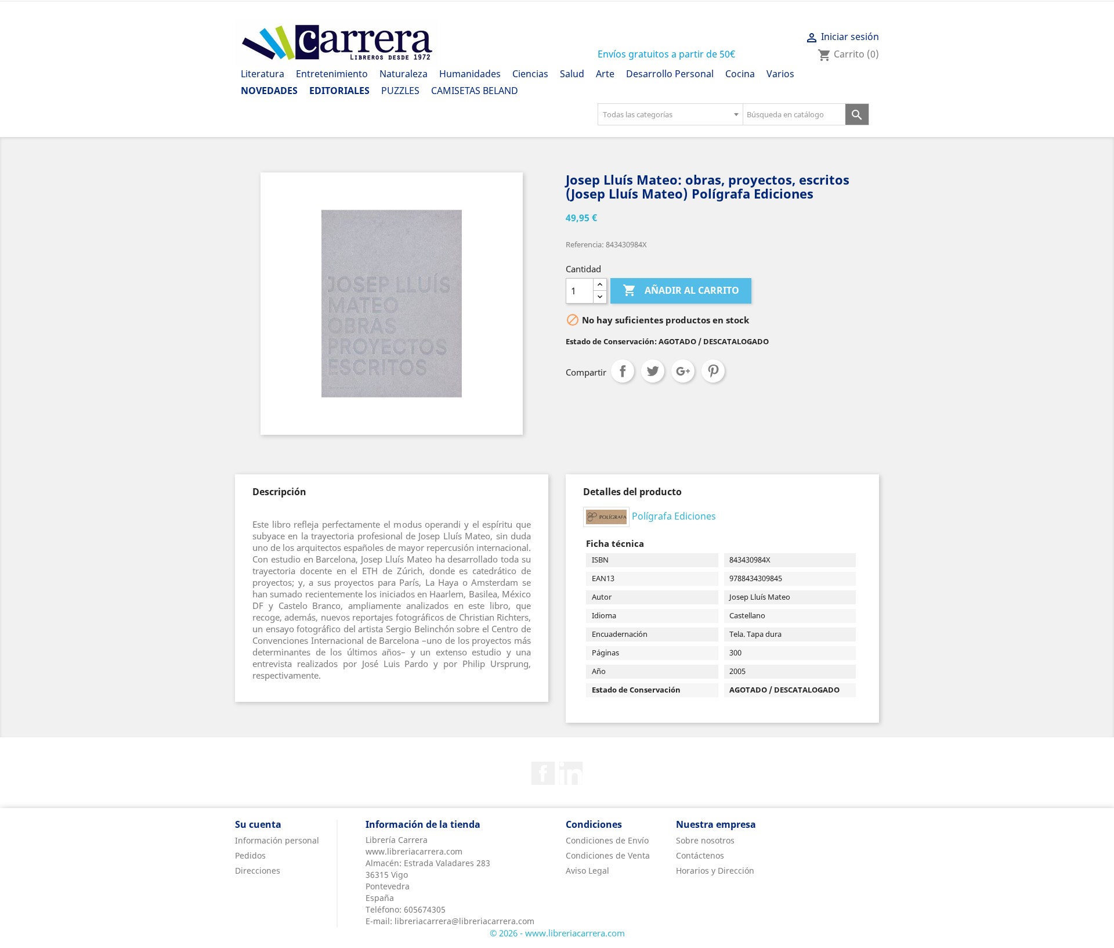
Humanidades (470, 73)
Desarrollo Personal (670, 73)
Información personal (277, 840)
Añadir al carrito (681, 290)
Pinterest (713, 371)
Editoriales (339, 90)
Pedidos (250, 855)
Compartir (622, 371)
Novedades (269, 90)
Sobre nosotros (705, 840)
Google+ (683, 371)
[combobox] (670, 114)
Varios (780, 73)
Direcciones (257, 870)
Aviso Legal (587, 870)
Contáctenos (700, 855)
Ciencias (530, 73)
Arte (605, 73)
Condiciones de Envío (607, 840)
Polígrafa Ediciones (674, 516)
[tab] (279, 491)
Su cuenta (258, 824)
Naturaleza (403, 73)
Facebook (543, 773)
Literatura (262, 73)
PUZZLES (400, 90)
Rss (571, 773)
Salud (572, 73)
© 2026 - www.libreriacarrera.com (557, 933)
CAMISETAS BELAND (474, 90)
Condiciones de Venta (608, 855)
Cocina (740, 73)
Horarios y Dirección (715, 870)
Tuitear (652, 371)
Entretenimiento (332, 73)
